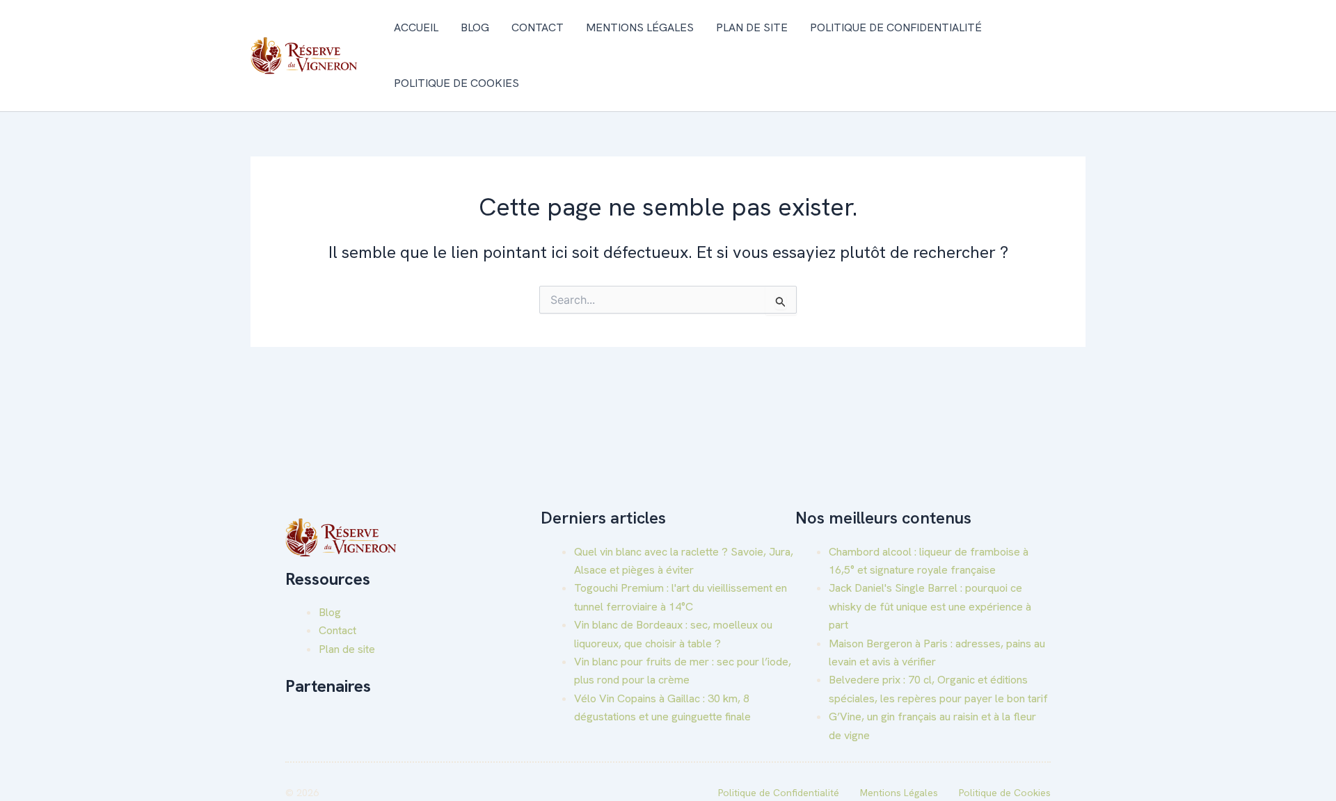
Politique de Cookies (456, 83)
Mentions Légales (640, 27)
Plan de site (752, 27)
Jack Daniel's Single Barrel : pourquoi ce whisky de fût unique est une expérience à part (930, 606)
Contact (537, 27)
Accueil (416, 27)
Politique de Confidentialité (896, 27)
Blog (475, 27)
